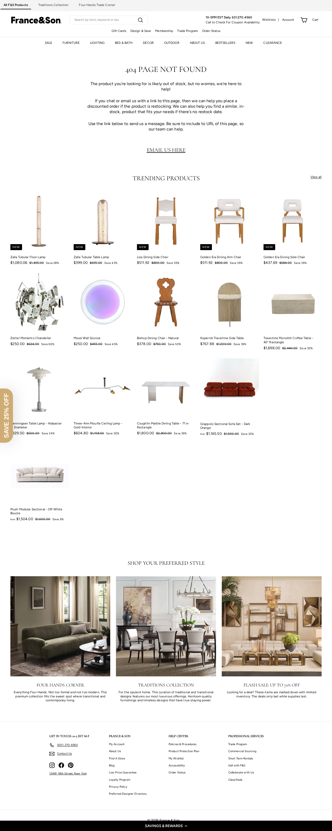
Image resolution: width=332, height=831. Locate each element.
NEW (249, 43)
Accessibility (177, 765)
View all (316, 177)
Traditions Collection (53, 5)
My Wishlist (176, 758)
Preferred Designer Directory (128, 793)
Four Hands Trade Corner (97, 5)
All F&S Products (16, 5)
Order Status (211, 31)
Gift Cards (119, 31)
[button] (166, 826)
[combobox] (109, 20)
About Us (115, 751)
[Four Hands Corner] (60, 626)
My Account (117, 744)
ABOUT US (197, 43)
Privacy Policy (118, 786)
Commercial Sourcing (242, 751)
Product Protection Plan (184, 751)
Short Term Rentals (240, 758)
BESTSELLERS (225, 43)
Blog (111, 765)
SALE (48, 43)
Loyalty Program (119, 779)
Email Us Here (166, 150)
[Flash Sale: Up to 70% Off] (272, 626)
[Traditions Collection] (166, 626)
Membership (164, 31)
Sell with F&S (237, 765)
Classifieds (235, 779)
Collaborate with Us (241, 772)
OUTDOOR (171, 43)
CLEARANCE (272, 43)
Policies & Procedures (183, 744)
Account (288, 20)
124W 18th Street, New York (68, 773)
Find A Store (117, 758)
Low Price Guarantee (122, 772)
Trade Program (187, 31)
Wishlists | (270, 20)
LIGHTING (97, 43)
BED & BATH (124, 43)
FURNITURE (71, 43)
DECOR (148, 43)
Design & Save (140, 31)
